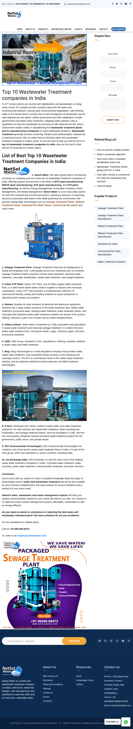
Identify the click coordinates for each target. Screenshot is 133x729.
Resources (90, 29)
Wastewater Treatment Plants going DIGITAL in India (112, 168)
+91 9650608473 (37, 4)
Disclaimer (48, 680)
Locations (47, 701)
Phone (113, 68)
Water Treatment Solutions (111, 262)
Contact (103, 29)
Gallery (79, 684)
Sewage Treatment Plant (110, 208)
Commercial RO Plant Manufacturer (109, 253)
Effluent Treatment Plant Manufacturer (110, 235)
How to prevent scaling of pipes (113, 150)
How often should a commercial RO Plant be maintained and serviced (113, 178)
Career (46, 697)
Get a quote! (118, 29)
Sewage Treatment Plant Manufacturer (110, 217)
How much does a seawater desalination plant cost (111, 161)
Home (19, 29)
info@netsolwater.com (121, 705)
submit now (113, 120)
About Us (30, 29)
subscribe (74, 640)
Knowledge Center (61, 29)
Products (43, 29)
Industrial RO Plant (107, 244)
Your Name (113, 54)
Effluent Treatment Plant (110, 226)
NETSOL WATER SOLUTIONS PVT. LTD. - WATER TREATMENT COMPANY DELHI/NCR (64, 723)
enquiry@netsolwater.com (78, 4)
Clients (78, 29)
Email (112, 81)
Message (113, 95)
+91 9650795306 (53, 4)
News (79, 676)
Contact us (48, 693)
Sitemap (47, 688)
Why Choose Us (50, 676)
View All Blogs (104, 186)
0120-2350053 (22, 4)
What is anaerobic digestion (111, 154)
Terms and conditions (53, 684)
